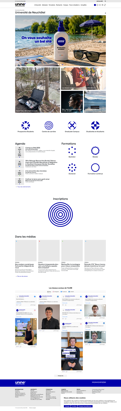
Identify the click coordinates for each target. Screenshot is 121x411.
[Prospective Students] (25, 126)
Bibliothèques (64, 390)
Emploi (16, 396)
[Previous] (19, 42)
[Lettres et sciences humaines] (97, 5)
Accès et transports (20, 393)
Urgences (17, 391)
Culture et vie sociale (66, 391)
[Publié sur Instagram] (35, 310)
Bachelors (48, 393)
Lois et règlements (35, 398)
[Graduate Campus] (72, 126)
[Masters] (95, 151)
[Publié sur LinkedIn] (58, 296)
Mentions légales (32, 407)
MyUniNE (100, 1)
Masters (48, 394)
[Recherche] (105, 1)
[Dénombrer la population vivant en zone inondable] (95, 102)
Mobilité (48, 399)
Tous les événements (24, 187)
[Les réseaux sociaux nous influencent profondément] (83, 78)
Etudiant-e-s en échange (60, 212)
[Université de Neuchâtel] (20, 5)
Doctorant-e (80, 393)
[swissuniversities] (99, 382)
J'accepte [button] (67, 406)
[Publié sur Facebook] (35, 296)
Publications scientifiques (37, 394)
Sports (63, 393)
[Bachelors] (72, 151)
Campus (65, 5)
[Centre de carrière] (49, 126)
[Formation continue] (95, 168)
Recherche (59, 5)
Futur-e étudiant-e (74, 5)
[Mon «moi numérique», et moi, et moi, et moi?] (72, 102)
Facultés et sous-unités (36, 399)
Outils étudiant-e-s (19, 395)
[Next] (102, 42)
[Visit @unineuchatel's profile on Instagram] (17, 310)
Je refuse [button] (74, 406)
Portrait (32, 390)
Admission (45, 5)
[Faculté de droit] (102, 5)
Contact (17, 390)
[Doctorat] (72, 168)
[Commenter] (65, 305)
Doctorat (48, 395)
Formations (52, 5)
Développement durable (37, 396)
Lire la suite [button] (18, 303)
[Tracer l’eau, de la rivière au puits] (37, 90)
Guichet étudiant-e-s (20, 394)
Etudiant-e (79, 391)
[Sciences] (99, 5)
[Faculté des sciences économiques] (104, 5)
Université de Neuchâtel (20, 1)
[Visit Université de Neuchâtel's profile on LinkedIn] (40, 296)
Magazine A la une (35, 395)
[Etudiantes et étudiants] (95, 126)
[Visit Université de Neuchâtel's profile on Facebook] (17, 296)
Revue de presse (22, 276)
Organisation (34, 391)
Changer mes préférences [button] (85, 406)
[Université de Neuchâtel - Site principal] (20, 383)
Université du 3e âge (51, 398)
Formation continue (51, 396)
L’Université (37, 5)
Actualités (83, 5)
